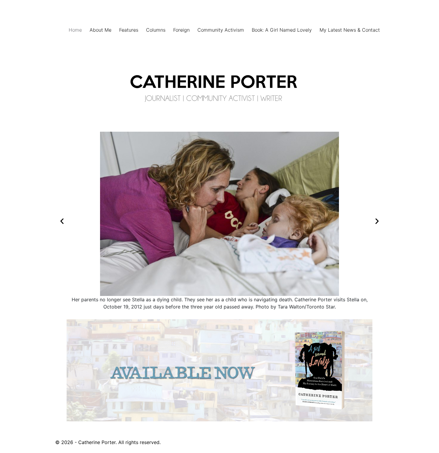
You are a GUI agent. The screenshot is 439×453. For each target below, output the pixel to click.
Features (128, 30)
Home (75, 30)
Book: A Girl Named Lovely (282, 30)
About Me (100, 30)
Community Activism (220, 30)
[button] (62, 221)
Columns (155, 30)
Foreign (181, 30)
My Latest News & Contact (350, 30)
